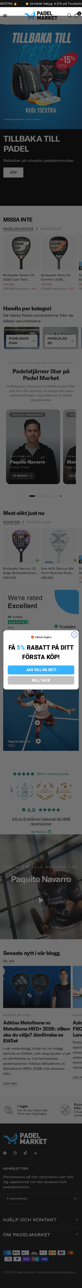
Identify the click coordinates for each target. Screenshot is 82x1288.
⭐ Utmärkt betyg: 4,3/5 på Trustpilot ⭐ (44, 3)
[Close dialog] (74, 634)
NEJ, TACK (41, 680)
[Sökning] (69, 15)
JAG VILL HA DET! (41, 670)
